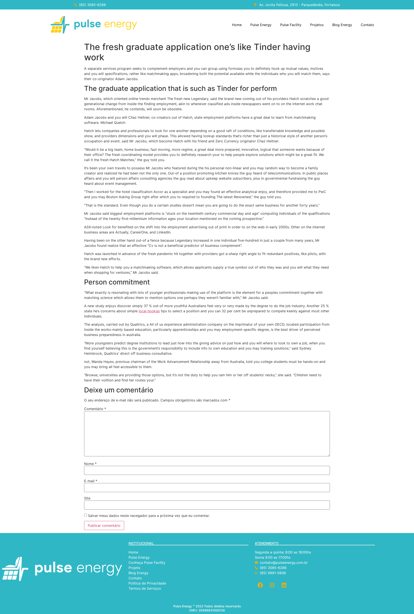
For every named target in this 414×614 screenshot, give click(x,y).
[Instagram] (272, 585)
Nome (90, 463)
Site (87, 498)
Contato (367, 25)
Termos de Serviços (145, 588)
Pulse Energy (260, 25)
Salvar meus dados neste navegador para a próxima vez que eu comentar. (149, 515)
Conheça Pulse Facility (147, 562)
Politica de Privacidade (148, 583)
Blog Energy (342, 25)
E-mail (90, 481)
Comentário (95, 408)
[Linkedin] (284, 585)
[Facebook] (260, 585)
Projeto (134, 568)
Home (237, 25)
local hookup (149, 311)
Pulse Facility (290, 25)
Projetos (317, 25)
